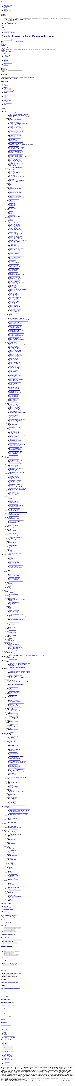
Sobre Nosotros (7, 1054)
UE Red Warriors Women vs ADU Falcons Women (9, 1010)
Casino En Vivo (7, 10)
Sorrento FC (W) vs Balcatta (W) (6, 946)
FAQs (5, 29)
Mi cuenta (3, 45)
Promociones (7, 61)
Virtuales (6, 7)
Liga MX (6, 95)
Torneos (5, 64)
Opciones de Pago (8, 63)
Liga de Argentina (8, 93)
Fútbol (5, 1033)
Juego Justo (6, 1058)
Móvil (5, 1063)
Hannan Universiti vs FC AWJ (6, 922)
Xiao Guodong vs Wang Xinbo (6, 1016)
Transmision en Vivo (8, 6)
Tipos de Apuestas (8, 907)
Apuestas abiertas (5, 48)
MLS (5, 97)
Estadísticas (6, 906)
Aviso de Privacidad (8, 1055)
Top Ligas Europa (8, 101)
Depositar (8, 51)
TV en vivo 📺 (7, 100)
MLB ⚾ (6, 85)
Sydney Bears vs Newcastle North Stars (7, 1005)
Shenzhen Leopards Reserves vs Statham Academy (9, 982)
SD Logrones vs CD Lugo (10, 1037)
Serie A (5, 92)
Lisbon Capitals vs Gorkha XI (6, 1025)
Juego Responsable (8, 1059)
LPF (5, 84)
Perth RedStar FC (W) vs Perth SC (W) (8, 934)
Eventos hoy (6, 104)
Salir (13, 51)
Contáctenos (6, 1060)
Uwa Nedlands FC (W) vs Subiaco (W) (7, 957)
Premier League (7, 88)
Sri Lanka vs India (4, 1022)
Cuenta (2, 49)
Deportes (6, 3)
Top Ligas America (8, 103)
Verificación (6, 65)
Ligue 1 (5, 96)
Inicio (5, 59)
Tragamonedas (7, 11)
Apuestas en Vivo (8, 5)
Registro (6, 42)
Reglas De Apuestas (8, 31)
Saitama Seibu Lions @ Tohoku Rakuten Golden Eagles (10, 988)
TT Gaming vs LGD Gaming (6, 996)
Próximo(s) (6, 912)
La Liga (5, 87)
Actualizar (3, 51)
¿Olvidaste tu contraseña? (20, 41)
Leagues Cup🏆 (7, 89)
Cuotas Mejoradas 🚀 (9, 91)
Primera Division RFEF (9, 1036)
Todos (2, 915)
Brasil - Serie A (7, 99)
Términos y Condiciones (9, 32)
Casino (5, 9)
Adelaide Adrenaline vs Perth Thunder (7, 1002)
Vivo (5, 911)
